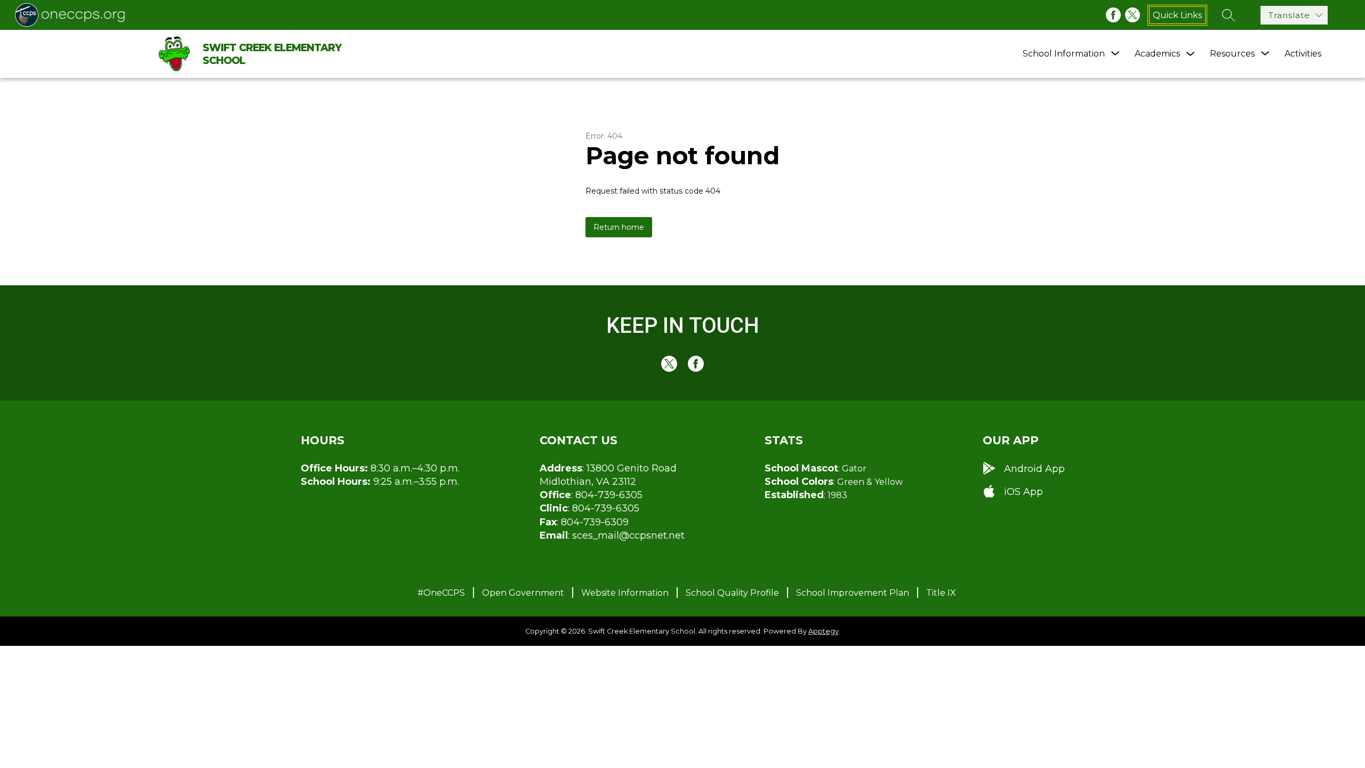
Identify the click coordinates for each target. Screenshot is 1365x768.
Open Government (523, 593)
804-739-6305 (609, 495)
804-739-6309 (595, 522)
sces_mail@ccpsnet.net (628, 535)
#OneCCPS (441, 593)
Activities (1302, 54)
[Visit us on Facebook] (1113, 15)
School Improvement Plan (852, 593)
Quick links (1177, 15)
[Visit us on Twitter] (1132, 15)
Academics (1157, 54)
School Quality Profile (732, 593)
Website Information (625, 593)
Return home (618, 227)
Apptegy (823, 631)
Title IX (941, 593)
